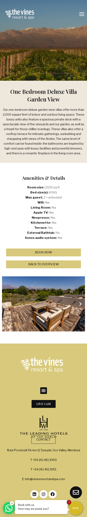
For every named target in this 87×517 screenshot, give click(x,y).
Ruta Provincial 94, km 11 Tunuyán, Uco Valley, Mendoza (43, 450)
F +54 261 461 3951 (43, 469)
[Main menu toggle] (81, 14)
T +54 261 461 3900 (43, 460)
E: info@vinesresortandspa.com (43, 479)
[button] (6, 303)
